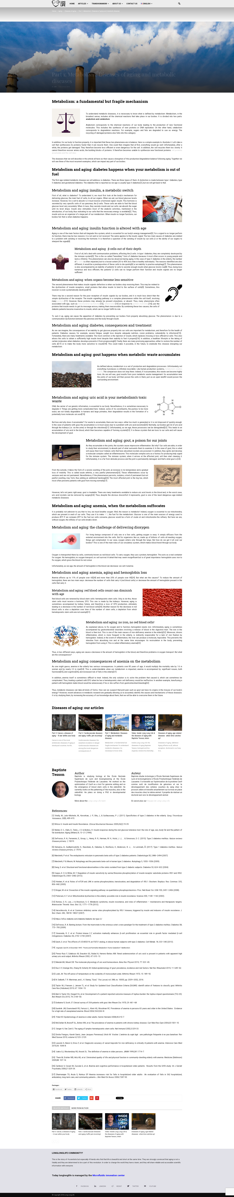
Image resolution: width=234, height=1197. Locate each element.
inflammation (109, 304)
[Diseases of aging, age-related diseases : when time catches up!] (170, 722)
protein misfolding (141, 304)
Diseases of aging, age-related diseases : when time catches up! (169, 735)
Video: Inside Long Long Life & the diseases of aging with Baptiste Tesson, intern (143, 735)
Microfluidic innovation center (109, 1175)
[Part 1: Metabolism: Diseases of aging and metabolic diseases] (117, 722)
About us (116, 4)
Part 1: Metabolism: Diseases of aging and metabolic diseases (116, 735)
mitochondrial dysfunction (89, 304)
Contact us (131, 4)
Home (72, 4)
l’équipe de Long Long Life (158, 801)
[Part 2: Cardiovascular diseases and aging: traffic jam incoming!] (90, 722)
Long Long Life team (97, 801)
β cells (80, 261)
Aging (55, 730)
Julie (55, 86)
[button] (179, 4)
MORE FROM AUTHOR (80, 1108)
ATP (106, 514)
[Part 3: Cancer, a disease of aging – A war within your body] (64, 722)
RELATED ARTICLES (61, 1108)
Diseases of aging (112, 730)
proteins (60, 301)
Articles (82, 4)
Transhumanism (99, 4)
